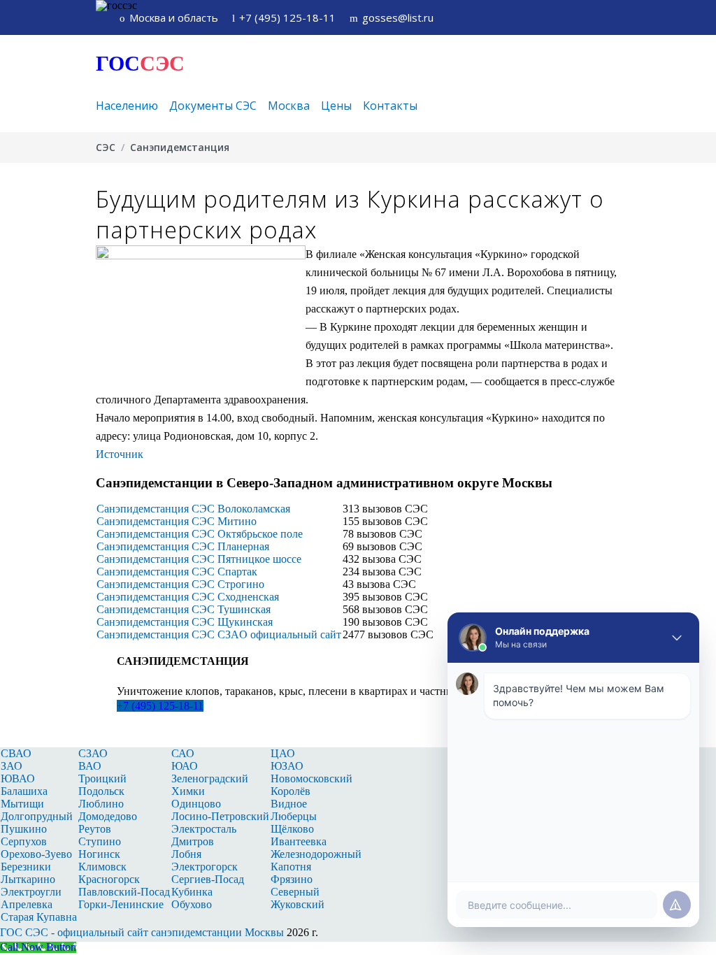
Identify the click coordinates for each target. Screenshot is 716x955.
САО (182, 753)
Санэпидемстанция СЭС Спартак (176, 571)
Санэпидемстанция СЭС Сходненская (187, 597)
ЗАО (11, 766)
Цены (336, 105)
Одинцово (196, 804)
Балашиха (24, 791)
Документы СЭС (213, 105)
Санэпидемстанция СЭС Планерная (182, 546)
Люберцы (294, 816)
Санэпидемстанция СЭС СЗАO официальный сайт (218, 634)
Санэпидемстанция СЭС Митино (176, 521)
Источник (119, 454)
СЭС (105, 147)
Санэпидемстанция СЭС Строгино (180, 584)
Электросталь (203, 829)
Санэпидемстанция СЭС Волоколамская (193, 509)
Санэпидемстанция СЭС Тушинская (183, 609)
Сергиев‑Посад (207, 879)
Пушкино (24, 829)
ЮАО (184, 766)
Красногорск (109, 879)
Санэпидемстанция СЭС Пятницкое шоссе (198, 559)
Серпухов (24, 841)
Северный (295, 892)
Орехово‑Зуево (36, 854)
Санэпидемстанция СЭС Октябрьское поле (199, 534)
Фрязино (292, 879)
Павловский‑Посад (124, 892)
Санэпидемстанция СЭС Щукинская (184, 622)
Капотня (291, 867)
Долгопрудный (37, 816)
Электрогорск (204, 867)
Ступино (99, 841)
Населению (127, 105)
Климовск (102, 867)
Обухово (191, 904)
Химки (188, 791)
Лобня (186, 854)
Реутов (94, 829)
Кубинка (192, 892)
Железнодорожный (316, 854)
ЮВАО (18, 778)
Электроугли (31, 892)
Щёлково (292, 829)
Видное (289, 804)
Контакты (390, 105)
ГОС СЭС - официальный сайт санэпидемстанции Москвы (142, 932)
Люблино (101, 804)
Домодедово (107, 816)
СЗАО (93, 753)
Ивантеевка (299, 841)
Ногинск (99, 854)
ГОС (140, 63)
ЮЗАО (287, 766)
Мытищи (22, 804)
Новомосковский (311, 778)
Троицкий (102, 778)
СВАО (16, 753)
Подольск (101, 791)
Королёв (290, 791)
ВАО (89, 766)
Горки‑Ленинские (121, 904)
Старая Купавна (39, 917)
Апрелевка (26, 904)
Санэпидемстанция (179, 147)
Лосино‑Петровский (220, 816)
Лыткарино (28, 879)
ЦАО (283, 753)
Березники (26, 867)
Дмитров (192, 841)
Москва (289, 105)
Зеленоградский (209, 778)
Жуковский (297, 904)
